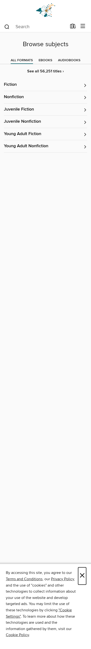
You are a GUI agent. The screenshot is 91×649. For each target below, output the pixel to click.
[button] (45, 85)
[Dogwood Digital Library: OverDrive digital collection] (45, 10)
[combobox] (35, 27)
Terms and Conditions (24, 579)
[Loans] (72, 27)
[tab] (22, 60)
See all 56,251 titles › (45, 71)
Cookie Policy (17, 634)
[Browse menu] (82, 26)
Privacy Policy (62, 579)
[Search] (7, 26)
